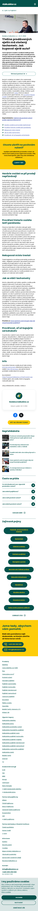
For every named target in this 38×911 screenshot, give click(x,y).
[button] (35, 4)
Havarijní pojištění (8, 681)
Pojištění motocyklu (8, 687)
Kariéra (4, 842)
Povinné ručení (7, 677)
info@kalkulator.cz (10, 869)
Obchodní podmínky (9, 854)
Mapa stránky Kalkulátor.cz (11, 851)
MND (3, 776)
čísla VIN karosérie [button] (12, 369)
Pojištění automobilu (9, 684)
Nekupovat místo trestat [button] (12, 130)
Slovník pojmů (7, 845)
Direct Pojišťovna (7, 806)
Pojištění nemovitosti (9, 693)
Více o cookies (6, 892)
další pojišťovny (9, 819)
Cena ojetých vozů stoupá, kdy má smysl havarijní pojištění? (21, 461)
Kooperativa (6, 813)
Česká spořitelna (8, 827)
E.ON (3, 770)
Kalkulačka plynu (8, 724)
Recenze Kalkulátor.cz (9, 861)
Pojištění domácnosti (9, 690)
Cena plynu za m (8, 674)
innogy (4, 779)
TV (3, 762)
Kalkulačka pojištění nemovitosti (13, 746)
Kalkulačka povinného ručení (12, 727)
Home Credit (6, 830)
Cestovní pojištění (8, 696)
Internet (5, 759)
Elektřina (5, 665)
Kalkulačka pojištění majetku (12, 740)
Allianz (4, 800)
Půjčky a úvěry (7, 703)
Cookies (5, 848)
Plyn (3, 671)
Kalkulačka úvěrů (8, 752)
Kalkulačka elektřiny (9, 720)
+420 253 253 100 (9, 872)
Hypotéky (5, 706)
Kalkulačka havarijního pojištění (13, 730)
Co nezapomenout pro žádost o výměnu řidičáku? (21, 469)
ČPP (3, 816)
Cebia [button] (16, 93)
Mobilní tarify (6, 755)
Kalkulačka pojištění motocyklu (12, 736)
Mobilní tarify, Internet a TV (11, 709)
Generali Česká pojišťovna (11, 810)
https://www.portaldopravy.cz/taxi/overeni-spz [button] (17, 377)
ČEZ (3, 773)
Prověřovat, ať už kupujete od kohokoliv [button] (17, 135)
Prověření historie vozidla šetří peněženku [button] (17, 127)
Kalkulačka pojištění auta (10, 733)
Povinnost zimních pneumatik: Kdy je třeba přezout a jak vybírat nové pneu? (22, 438)
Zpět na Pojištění (10, 10)
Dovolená (5, 700)
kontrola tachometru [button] (9, 367)
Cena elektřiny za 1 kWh (10, 668)
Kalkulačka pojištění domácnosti (13, 743)
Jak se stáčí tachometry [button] (12, 132)
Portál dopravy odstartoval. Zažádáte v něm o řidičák (19, 446)
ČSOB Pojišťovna (7, 803)
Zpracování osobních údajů (11, 858)
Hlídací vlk (5, 712)
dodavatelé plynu (9, 792)
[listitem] (19, 485)
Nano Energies (7, 786)
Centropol (5, 783)
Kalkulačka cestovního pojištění (13, 749)
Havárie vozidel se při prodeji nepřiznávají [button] (17, 125)
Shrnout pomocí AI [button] (18, 74)
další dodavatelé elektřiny (12, 789)
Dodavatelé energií (9, 767)
